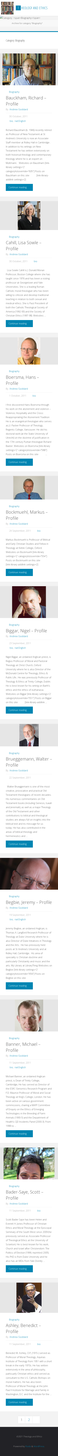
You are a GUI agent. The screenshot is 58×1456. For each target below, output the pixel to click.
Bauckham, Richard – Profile (26, 101)
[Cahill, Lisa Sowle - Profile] (29, 215)
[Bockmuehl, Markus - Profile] (29, 487)
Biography (14, 91)
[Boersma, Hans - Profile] (29, 351)
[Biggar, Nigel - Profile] (29, 603)
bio (11, 120)
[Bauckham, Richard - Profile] (29, 70)
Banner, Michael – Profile (23, 1047)
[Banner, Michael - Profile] (29, 1021)
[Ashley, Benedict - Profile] (29, 1298)
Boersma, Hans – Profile (22, 380)
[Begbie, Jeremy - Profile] (29, 888)
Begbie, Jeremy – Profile (29, 902)
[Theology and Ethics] (7, 7)
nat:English (20, 120)
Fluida (28, 1446)
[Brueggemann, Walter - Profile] (29, 735)
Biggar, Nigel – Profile (26, 631)
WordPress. (39, 1446)
